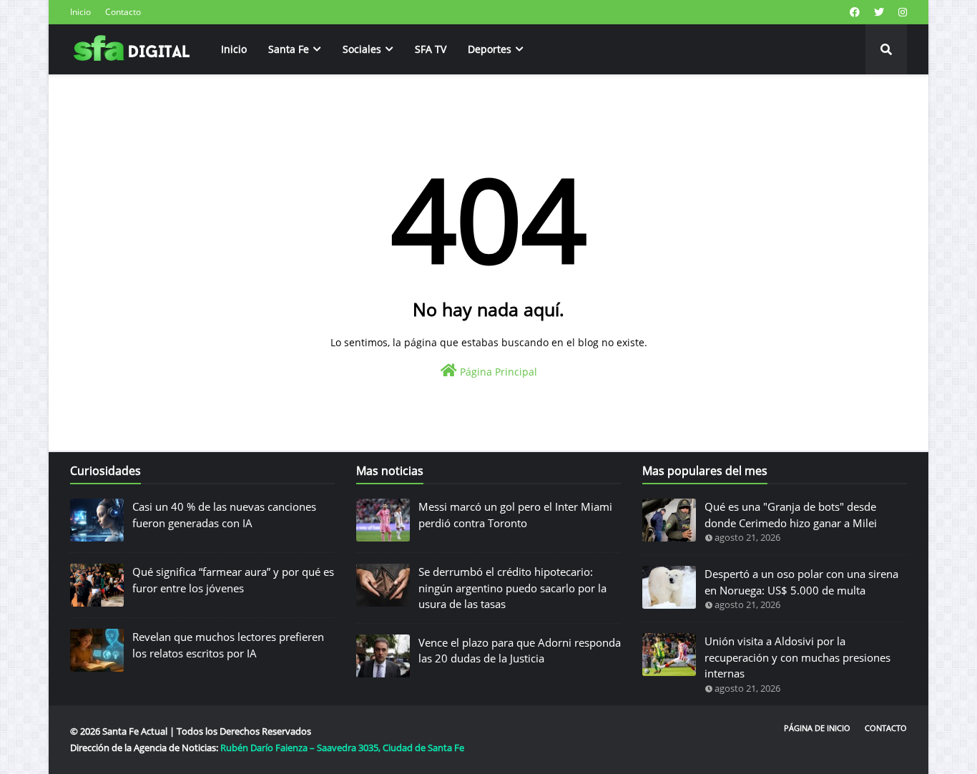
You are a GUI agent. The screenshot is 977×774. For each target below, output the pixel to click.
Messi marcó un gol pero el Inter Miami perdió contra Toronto (515, 514)
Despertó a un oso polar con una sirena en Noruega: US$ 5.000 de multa (801, 582)
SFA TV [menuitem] (430, 49)
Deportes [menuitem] (489, 49)
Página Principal (497, 371)
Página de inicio (817, 727)
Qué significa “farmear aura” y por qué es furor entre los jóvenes (233, 579)
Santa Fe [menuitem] (288, 49)
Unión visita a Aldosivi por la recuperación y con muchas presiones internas (797, 657)
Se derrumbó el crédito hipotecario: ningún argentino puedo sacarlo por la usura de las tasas (512, 587)
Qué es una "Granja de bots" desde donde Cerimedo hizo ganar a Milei (790, 514)
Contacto (123, 12)
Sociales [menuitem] (362, 49)
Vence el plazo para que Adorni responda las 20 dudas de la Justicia (519, 650)
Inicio (80, 12)
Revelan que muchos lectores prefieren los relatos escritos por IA (228, 645)
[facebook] (854, 12)
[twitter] (879, 12)
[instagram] (901, 12)
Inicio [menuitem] (234, 49)
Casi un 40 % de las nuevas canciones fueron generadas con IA (224, 514)
